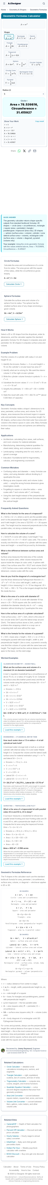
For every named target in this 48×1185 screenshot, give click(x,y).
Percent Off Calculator (16, 1130)
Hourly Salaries (13, 1136)
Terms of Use (25, 1167)
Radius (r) (8, 90)
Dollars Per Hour (13, 1148)
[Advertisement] (24, 184)
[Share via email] (34, 150)
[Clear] (43, 94)
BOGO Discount (13, 1154)
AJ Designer (14, 3)
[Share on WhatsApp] (19, 150)
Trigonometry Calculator (16, 1081)
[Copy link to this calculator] (29, 150)
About (16, 1167)
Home (3, 10)
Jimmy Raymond (25, 1048)
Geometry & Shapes (17, 10)
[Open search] (44, 3)
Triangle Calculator (14, 1075)
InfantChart (11, 1142)
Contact (36, 1170)
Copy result (39, 121)
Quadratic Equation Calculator (19, 1087)
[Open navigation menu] (4, 3)
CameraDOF (11, 1124)
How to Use (26, 1170)
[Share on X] (24, 150)
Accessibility (14, 1170)
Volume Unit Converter (16, 1102)
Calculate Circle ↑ (14, 284)
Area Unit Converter (15, 1096)
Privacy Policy (39, 1167)
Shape (7, 32)
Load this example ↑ (14, 730)
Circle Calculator (13, 1067)
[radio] (9, 36)
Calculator (7, 1167)
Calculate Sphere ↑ (14, 319)
